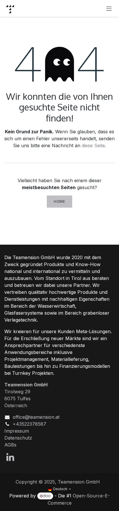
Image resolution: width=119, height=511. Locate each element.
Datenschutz (18, 438)
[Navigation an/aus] (109, 8)
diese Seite (93, 145)
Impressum (16, 431)
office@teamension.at (36, 417)
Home (59, 201)
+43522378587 (29, 424)
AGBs (10, 445)
